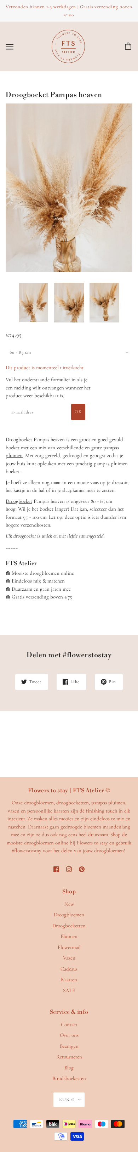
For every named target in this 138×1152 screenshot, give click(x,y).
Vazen (69, 958)
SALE (69, 990)
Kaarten (69, 979)
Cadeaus (69, 969)
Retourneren (69, 1056)
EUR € (66, 1099)
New (69, 904)
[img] (56, 869)
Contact (69, 1024)
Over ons (69, 1035)
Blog (69, 1067)
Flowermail (69, 947)
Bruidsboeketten (69, 1078)
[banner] (68, 46)
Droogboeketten (69, 925)
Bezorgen (69, 1046)
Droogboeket (19, 501)
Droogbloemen (69, 914)
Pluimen (69, 936)
